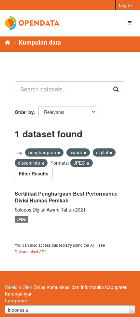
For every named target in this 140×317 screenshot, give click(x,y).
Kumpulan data (40, 42)
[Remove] (58, 152)
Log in (125, 5)
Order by (24, 112)
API (93, 245)
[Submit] (116, 88)
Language (16, 300)
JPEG (21, 219)
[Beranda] (7, 42)
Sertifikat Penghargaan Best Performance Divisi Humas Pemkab (66, 197)
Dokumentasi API (30, 251)
